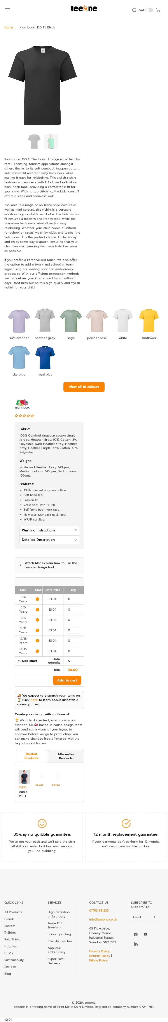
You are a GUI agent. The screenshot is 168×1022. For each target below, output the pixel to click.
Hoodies (10, 946)
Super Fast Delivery (55, 961)
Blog (7, 973)
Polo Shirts (12, 939)
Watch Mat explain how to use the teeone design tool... (51, 565)
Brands (9, 919)
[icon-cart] (158, 10)
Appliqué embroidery (56, 950)
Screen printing (59, 934)
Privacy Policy (100, 951)
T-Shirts (10, 932)
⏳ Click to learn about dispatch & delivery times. (48, 702)
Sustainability (14, 960)
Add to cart (67, 680)
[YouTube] (145, 934)
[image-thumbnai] (34, 142)
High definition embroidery (59, 914)
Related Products (31, 756)
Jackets (9, 926)
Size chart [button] (29, 661)
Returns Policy (99, 956)
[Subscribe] (154, 917)
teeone (90, 1002)
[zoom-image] (42, 85)
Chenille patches (60, 941)
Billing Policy (98, 960)
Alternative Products (66, 756)
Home (8, 27)
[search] (134, 10)
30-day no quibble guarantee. (42, 834)
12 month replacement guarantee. (126, 834)
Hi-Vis (8, 953)
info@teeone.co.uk (103, 919)
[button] (25, 416)
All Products (13, 912)
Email (137, 917)
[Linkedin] (136, 944)
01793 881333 (99, 910)
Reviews (10, 966)
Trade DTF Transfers (55, 925)
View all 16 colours (84, 386)
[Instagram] (136, 934)
